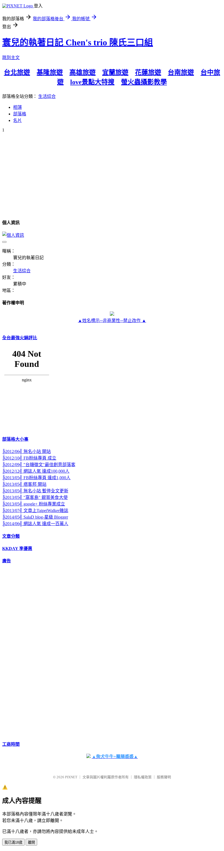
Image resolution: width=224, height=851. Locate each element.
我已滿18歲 (13, 842)
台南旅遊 (181, 72)
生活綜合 (47, 96)
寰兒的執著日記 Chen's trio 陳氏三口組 (77, 42)
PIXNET (71, 777)
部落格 (19, 114)
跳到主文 (11, 57)
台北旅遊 (17, 72)
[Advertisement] (24, 651)
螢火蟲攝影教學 (144, 82)
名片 (17, 120)
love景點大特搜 (92, 82)
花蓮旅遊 (148, 72)
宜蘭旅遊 (115, 72)
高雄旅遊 (82, 72)
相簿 (17, 107)
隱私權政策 (143, 777)
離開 (31, 842)
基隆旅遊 (50, 72)
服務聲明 (164, 777)
